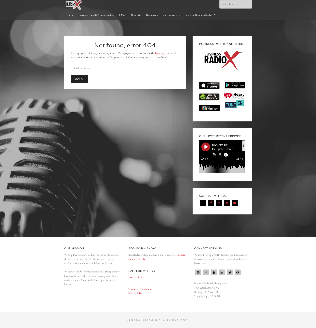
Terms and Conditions (139, 289)
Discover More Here (139, 277)
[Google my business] (214, 272)
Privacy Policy (135, 293)
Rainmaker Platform (176, 320)
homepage (160, 53)
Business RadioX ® (89, 5)
